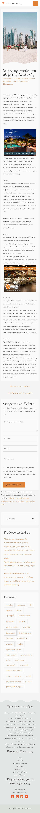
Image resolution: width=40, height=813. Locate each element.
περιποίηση (11, 655)
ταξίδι (28, 676)
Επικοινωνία (20, 789)
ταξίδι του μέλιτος (13, 682)
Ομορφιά (10, 615)
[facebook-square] (13, 796)
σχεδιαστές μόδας (14, 670)
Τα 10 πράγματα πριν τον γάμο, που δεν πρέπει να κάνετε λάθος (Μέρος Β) (19, 565)
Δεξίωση (20, 766)
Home (20, 758)
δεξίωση (10, 633)
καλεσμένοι (22, 638)
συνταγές (24, 665)
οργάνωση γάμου (13, 649)
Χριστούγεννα (24, 616)
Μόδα (19, 610)
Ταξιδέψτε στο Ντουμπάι (20, 393)
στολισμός (19, 660)
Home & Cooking (20, 775)
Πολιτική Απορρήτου (20, 792)
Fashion (9, 610)
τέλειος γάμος (13, 676)
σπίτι (8, 660)
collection (21, 605)
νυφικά (9, 644)
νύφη (20, 644)
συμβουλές (11, 665)
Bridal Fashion (20, 769)
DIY (31, 605)
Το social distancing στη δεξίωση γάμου (20, 724)
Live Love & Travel (20, 772)
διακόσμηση (25, 633)
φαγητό (28, 682)
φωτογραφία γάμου (14, 687)
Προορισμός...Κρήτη (20, 386)
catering (9, 605)
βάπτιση (10, 621)
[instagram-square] (18, 796)
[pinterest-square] (22, 796)
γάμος (22, 621)
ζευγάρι (9, 638)
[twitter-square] (27, 796)
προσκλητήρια (26, 655)
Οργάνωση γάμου (20, 763)
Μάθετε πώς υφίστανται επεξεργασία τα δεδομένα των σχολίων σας (18, 501)
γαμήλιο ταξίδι (12, 627)
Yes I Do (20, 760)
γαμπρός (26, 627)
